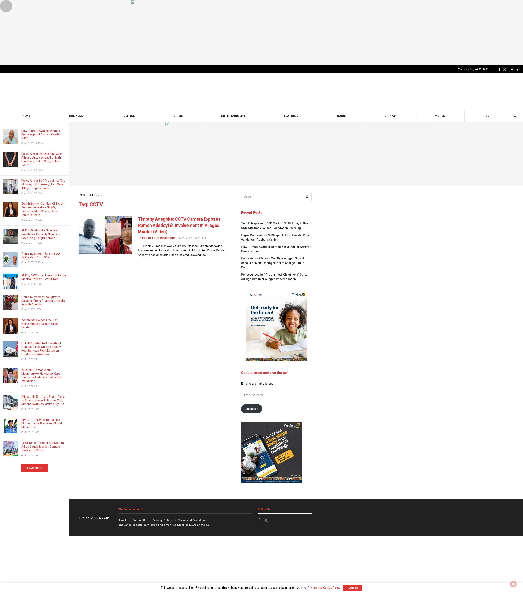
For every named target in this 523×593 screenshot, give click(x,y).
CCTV (99, 194)
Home (82, 194)
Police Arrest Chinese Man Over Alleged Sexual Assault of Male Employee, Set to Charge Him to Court (272, 263)
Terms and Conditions (192, 520)
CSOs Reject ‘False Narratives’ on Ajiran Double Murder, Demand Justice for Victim (42, 446)
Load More (34, 468)
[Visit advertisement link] (261, 32)
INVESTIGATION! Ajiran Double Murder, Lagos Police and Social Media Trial (41, 423)
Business (76, 115)
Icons (341, 115)
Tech (488, 115)
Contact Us (139, 520)
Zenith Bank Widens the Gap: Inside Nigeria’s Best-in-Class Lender (39, 323)
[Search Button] (515, 116)
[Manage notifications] (513, 584)
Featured (291, 115)
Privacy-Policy (162, 520)
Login (516, 69)
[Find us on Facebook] (499, 69)
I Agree (352, 587)
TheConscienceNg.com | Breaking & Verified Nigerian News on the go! (164, 524)
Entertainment (233, 115)
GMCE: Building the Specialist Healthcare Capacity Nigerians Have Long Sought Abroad (40, 234)
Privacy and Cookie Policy (324, 587)
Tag (91, 194)
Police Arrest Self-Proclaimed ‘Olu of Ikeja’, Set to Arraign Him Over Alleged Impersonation (43, 184)
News (26, 115)
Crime (178, 115)
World (440, 115)
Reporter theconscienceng (158, 238)
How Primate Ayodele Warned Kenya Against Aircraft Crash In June (41, 134)
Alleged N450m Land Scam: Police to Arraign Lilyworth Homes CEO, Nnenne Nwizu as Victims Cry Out (43, 400)
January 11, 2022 (190, 238)
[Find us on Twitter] (504, 69)
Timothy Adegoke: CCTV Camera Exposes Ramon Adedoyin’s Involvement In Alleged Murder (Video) (179, 225)
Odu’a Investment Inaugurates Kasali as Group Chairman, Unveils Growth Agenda (43, 300)
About (122, 520)
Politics (128, 115)
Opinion (390, 115)
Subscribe (251, 408)
